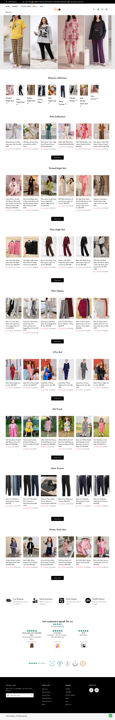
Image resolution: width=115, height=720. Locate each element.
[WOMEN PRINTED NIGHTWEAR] (10, 90)
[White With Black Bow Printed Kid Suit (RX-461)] (66, 131)
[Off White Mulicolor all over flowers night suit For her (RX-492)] (66, 185)
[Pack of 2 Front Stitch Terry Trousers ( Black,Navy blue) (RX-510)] (31, 485)
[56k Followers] (97, 690)
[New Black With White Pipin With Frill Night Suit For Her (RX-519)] (31, 247)
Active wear (40, 100)
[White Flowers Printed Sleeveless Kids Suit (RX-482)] (13, 131)
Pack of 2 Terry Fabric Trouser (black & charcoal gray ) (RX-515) (48, 501)
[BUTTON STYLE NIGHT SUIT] (31, 90)
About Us (8, 12)
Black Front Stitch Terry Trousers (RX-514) (65, 500)
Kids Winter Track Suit (84, 102)
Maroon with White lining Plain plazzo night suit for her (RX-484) (66, 262)
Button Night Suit (31, 100)
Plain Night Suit (20, 101)
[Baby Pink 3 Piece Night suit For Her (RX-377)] (31, 369)
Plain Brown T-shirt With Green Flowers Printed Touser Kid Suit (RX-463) (101, 144)
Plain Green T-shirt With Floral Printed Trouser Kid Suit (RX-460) (48, 144)
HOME (7, 6)
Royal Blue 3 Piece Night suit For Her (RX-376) (48, 385)
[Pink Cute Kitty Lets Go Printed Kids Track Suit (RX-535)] (101, 547)
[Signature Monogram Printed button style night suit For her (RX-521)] (101, 185)
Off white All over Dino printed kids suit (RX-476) (30, 144)
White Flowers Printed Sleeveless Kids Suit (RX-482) (13, 144)
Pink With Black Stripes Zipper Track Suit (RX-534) (83, 562)
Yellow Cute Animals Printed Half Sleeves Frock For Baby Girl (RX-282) (31, 443)
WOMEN (15, 6)
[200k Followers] (91, 690)
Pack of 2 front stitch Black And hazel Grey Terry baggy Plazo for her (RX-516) (13, 325)
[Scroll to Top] (111, 710)
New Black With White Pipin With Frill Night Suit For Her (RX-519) (30, 262)
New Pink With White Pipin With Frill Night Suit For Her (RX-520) (13, 262)
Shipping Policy (46, 698)
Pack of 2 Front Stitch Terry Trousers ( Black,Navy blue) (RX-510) (30, 502)
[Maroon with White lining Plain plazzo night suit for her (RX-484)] (66, 247)
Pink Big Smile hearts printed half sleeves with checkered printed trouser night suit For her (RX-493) (83, 203)
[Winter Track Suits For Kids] (84, 90)
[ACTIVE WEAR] (42, 91)
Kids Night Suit (52, 100)
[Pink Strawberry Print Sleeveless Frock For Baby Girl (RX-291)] (101, 426)
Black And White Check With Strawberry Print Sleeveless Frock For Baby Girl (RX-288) (83, 443)
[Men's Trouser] (63, 92)
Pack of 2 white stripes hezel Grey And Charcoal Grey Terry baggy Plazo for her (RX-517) (31, 326)
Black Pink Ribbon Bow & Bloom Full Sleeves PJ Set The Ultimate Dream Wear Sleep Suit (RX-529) (30, 203)
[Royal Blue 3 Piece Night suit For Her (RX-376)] (49, 369)
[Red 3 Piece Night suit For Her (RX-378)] (13, 369)
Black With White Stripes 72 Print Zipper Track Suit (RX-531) (30, 562)
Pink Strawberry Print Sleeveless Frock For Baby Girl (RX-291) (100, 442)
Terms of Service (47, 701)
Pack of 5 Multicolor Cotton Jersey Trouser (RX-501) (12, 501)
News (43, 704)
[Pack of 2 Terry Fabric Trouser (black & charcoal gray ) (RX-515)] (49, 485)
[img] (57, 624)
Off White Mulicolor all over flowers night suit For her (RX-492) (65, 201)
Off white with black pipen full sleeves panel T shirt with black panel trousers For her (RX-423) (101, 264)
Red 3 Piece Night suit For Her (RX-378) (13, 384)
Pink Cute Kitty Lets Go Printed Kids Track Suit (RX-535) (101, 562)
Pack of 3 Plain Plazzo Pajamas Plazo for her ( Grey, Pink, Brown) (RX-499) (101, 325)
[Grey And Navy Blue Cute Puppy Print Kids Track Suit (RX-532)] (49, 547)
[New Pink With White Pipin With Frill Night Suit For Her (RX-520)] (13, 247)
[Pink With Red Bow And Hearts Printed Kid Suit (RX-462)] (84, 131)
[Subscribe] (32, 695)
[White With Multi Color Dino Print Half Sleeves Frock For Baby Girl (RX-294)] (66, 426)
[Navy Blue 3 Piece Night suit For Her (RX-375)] (66, 369)
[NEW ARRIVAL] (95, 89)
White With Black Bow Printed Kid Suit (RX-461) (66, 143)
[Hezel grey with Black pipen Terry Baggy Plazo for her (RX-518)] (49, 308)
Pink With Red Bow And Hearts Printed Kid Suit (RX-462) (83, 144)
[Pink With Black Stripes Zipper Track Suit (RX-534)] (84, 547)
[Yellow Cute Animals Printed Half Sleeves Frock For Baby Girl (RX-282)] (31, 426)
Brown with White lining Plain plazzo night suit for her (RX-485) (48, 262)
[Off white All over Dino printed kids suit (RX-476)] (31, 131)
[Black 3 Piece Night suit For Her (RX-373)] (101, 369)
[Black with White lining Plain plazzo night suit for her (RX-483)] (84, 247)
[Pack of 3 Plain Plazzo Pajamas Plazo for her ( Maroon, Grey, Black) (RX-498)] (84, 308)
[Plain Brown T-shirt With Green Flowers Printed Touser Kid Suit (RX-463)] (101, 131)
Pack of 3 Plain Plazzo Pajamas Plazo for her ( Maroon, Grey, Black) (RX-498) (83, 325)
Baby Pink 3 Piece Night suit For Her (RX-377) (31, 384)
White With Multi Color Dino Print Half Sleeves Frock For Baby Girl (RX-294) (66, 443)
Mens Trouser (62, 103)
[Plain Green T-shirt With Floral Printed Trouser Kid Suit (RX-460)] (49, 131)
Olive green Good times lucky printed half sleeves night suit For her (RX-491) (48, 202)
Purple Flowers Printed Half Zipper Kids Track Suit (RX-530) (13, 562)
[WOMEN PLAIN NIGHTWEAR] (20, 91)
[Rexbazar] (57, 9)
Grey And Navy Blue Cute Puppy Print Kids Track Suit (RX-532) (48, 562)
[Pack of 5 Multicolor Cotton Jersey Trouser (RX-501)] (13, 485)
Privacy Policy (46, 695)
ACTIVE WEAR (26, 6)
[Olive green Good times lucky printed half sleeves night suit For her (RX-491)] (49, 185)
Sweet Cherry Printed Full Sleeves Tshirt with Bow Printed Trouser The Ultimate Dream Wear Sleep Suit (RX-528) (13, 203)
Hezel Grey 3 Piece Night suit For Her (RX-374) (83, 385)
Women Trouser (73, 99)
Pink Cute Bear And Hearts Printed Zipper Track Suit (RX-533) (65, 562)
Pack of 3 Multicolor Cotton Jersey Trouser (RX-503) (83, 501)
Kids (41, 6)
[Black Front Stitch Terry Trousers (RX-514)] (66, 485)
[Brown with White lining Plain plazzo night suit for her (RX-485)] (49, 247)
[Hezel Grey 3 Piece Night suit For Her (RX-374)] (84, 369)
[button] (106, 9)
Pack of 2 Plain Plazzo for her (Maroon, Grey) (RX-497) (65, 324)
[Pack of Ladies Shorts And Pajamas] (73, 90)
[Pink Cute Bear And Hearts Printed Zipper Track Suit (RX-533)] (66, 547)
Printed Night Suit (10, 100)
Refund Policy (46, 692)
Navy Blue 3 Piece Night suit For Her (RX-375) (65, 385)
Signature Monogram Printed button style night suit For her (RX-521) (100, 202)
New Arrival (94, 97)
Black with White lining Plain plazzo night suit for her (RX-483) (83, 262)
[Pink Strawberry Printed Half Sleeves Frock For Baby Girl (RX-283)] (13, 426)
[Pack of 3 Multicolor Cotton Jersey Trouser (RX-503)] (84, 485)
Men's (34, 6)
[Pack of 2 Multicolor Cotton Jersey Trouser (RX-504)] (101, 485)
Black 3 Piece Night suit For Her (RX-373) (101, 384)
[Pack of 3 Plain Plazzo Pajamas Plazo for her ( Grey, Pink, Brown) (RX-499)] (101, 308)
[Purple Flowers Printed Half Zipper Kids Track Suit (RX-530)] (13, 547)
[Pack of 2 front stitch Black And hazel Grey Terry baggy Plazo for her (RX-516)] (13, 308)
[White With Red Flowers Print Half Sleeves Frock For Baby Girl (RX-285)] (49, 426)
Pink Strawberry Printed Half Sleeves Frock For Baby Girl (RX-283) (13, 442)
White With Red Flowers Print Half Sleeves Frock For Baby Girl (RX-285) (48, 442)
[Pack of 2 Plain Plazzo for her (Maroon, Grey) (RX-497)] (66, 308)
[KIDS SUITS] (52, 90)
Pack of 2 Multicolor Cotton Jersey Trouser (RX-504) (100, 501)
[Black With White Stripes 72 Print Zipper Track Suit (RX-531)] (31, 547)
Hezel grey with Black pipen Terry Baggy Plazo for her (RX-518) (48, 324)
